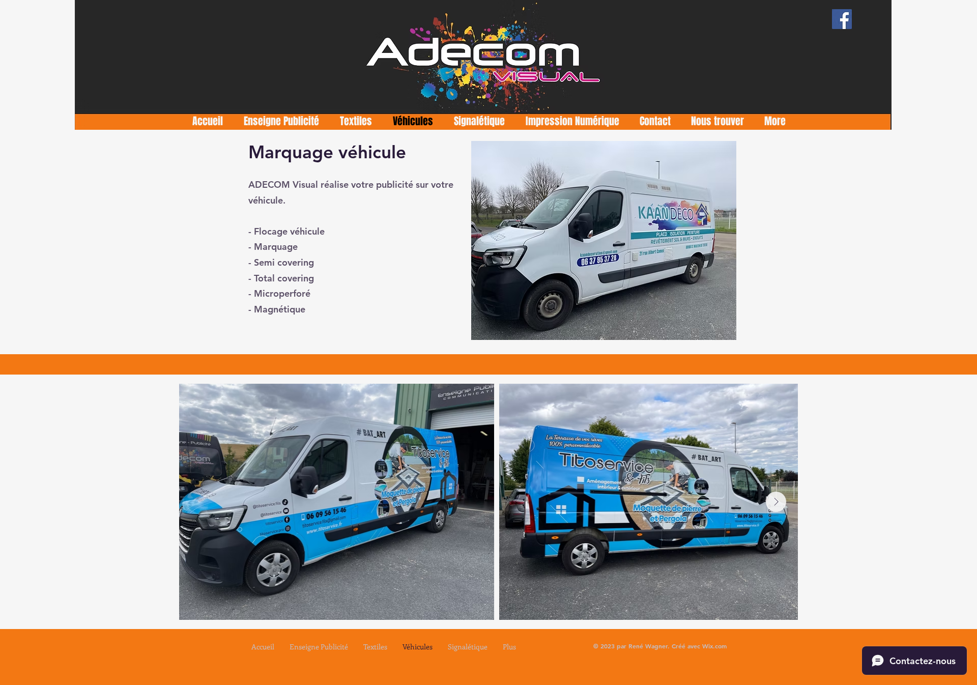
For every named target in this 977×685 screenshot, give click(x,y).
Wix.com (714, 646)
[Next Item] (776, 502)
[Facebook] (842, 19)
